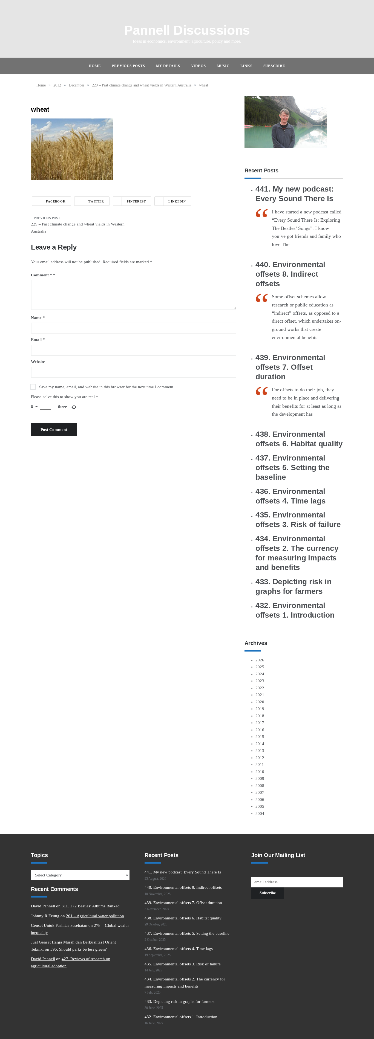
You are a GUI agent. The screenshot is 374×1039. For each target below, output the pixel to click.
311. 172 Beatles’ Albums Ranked (91, 906)
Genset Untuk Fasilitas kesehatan (59, 925)
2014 (259, 744)
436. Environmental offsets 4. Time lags (179, 949)
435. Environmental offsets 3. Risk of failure (183, 964)
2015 (259, 736)
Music (223, 66)
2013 (259, 750)
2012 (259, 758)
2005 (259, 806)
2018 (259, 716)
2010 (259, 771)
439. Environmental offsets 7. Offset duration (290, 367)
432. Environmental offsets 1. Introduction (181, 1017)
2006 (259, 799)
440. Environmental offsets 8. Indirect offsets (290, 274)
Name (38, 318)
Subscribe (274, 66)
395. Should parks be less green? (78, 949)
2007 (259, 792)
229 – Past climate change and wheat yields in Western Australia (78, 227)
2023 (259, 681)
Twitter (96, 201)
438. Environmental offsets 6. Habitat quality (183, 918)
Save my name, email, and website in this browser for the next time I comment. (106, 387)
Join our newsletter (267, 872)
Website (38, 362)
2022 (259, 688)
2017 (259, 722)
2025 (259, 667)
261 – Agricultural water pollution (95, 916)
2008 (259, 785)
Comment (41, 275)
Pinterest (136, 201)
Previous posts (128, 66)
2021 (259, 695)
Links (246, 66)
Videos (198, 66)
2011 (259, 764)
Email (38, 339)
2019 (259, 709)
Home (95, 66)
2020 (259, 702)
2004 (259, 813)
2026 (259, 660)
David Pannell (43, 906)
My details (168, 66)
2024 (259, 674)
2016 (259, 730)
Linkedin (177, 201)
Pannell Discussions (187, 30)
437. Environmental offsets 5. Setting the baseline (292, 467)
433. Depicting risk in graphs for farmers (179, 1001)
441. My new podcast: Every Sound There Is (183, 872)
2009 (259, 778)
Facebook (56, 201)
